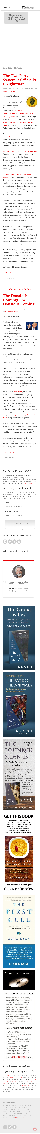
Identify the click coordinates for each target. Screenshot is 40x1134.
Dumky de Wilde (27, 1085)
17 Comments (8, 458)
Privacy (23, 529)
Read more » (8, 272)
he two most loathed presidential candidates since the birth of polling (18, 113)
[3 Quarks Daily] (28, 8)
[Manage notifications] (35, 1129)
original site (9, 1075)
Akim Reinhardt (9, 92)
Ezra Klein (18, 391)
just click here (29, 483)
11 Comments (8, 278)
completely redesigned (16, 1077)
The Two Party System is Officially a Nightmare (19, 80)
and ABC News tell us (20, 151)
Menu (8, 7)
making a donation (21, 1117)
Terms (19, 529)
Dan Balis (14, 1081)
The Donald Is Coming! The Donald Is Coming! (19, 300)
